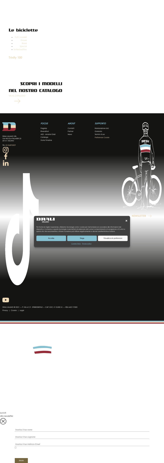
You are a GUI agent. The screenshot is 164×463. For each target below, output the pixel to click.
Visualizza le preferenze (112, 238)
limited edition (20, 50)
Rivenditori (45, 131)
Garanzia (98, 131)
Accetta (51, 238)
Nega (82, 238)
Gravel (24, 40)
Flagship (44, 128)
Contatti (71, 128)
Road (24, 43)
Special (23, 47)
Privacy (5, 310)
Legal (22, 310)
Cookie (14, 310)
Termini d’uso (100, 134)
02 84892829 (11, 145)
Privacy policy (86, 243)
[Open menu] (159, 6)
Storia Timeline (46, 140)
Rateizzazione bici (102, 128)
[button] (126, 220)
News (70, 134)
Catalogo (44, 137)
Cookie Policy (76, 243)
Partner (70, 131)
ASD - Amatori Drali (48, 134)
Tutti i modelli (21, 37)
